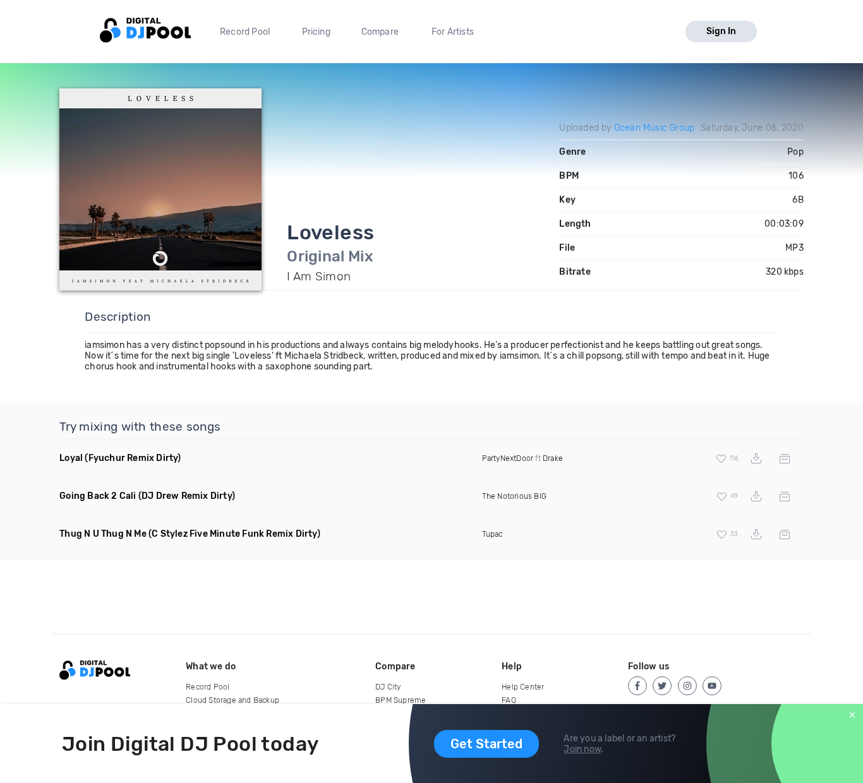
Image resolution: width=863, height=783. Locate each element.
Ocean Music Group (654, 128)
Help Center (523, 687)
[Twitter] (662, 685)
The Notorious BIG (514, 496)
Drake (553, 458)
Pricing (316, 32)
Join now (582, 749)
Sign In (721, 31)
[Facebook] (637, 685)
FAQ (509, 700)
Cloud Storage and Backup (232, 700)
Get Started (486, 743)
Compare (380, 32)
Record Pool (245, 32)
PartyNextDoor (508, 458)
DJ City (388, 687)
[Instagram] (687, 685)
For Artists (452, 32)
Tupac (492, 534)
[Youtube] (712, 685)
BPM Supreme (400, 700)
